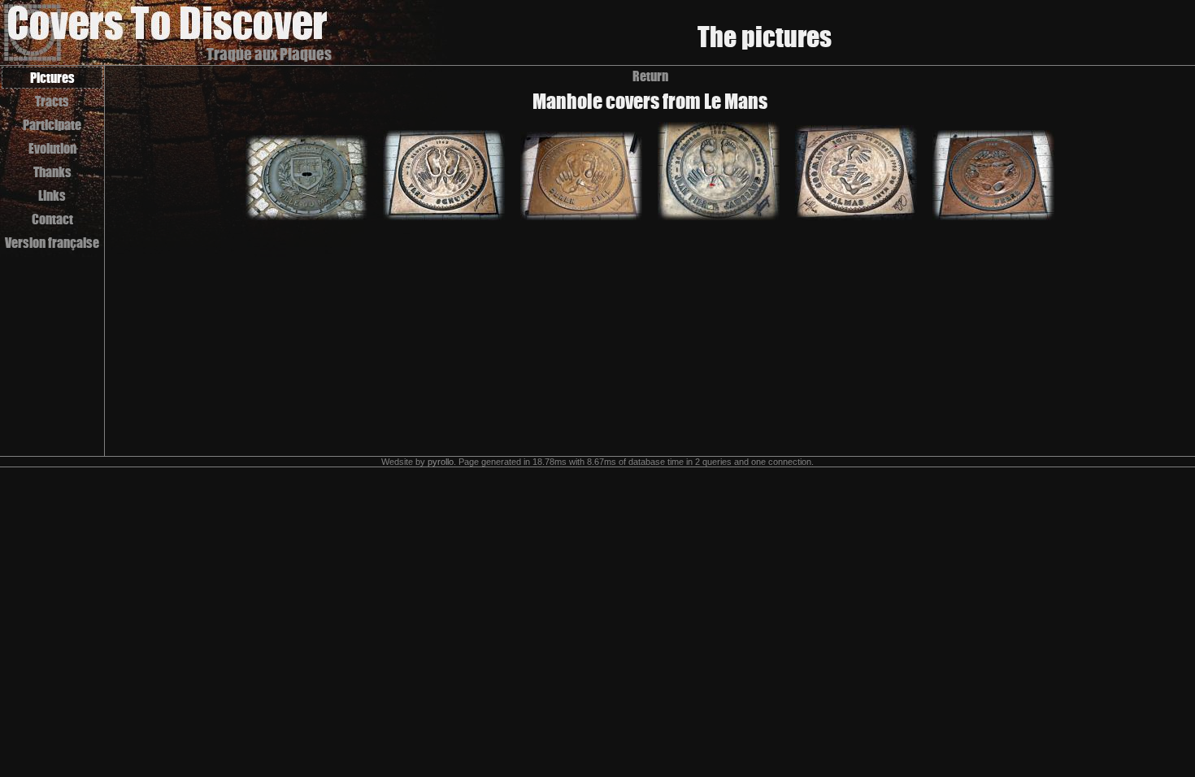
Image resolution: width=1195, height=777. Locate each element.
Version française (52, 242)
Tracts (52, 101)
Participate (52, 125)
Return (650, 76)
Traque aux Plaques (269, 54)
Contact (52, 219)
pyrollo (441, 462)
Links (52, 195)
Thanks (52, 172)
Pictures (52, 77)
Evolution (52, 148)
